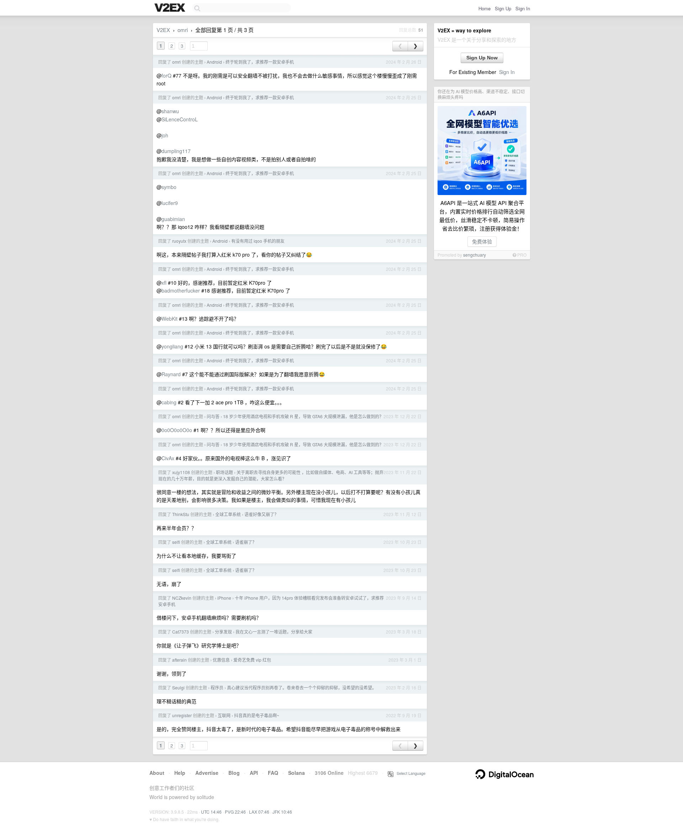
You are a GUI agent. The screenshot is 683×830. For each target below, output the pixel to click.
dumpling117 (176, 150)
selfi (176, 542)
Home (484, 8)
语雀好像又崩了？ (261, 514)
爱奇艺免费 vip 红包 (252, 660)
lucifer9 (170, 202)
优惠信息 (221, 660)
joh (165, 135)
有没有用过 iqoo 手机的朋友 (258, 241)
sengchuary (474, 255)
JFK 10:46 (282, 812)
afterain (179, 660)
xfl (164, 282)
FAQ (273, 772)
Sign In (522, 8)
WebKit (170, 318)
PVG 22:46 (235, 812)
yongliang (172, 346)
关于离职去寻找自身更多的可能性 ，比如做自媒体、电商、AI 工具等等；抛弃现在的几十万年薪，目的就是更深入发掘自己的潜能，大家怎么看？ (270, 475)
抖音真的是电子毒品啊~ (256, 715)
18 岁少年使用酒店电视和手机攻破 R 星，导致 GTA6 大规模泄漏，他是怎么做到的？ (303, 416)
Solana (296, 772)
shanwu (170, 111)
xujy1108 (181, 472)
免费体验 (482, 241)
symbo (169, 186)
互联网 (224, 715)
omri (183, 29)
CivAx (168, 458)
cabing (169, 402)
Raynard (171, 374)
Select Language (409, 773)
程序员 (217, 687)
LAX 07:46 (259, 812)
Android (214, 62)
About (156, 772)
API (254, 772)
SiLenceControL (180, 119)
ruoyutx (179, 241)
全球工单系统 (228, 514)
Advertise (206, 772)
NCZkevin (181, 598)
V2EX (163, 29)
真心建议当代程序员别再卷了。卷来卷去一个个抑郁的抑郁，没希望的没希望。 (301, 687)
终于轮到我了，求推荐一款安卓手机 (260, 62)
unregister (182, 715)
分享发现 (223, 632)
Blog (234, 772)
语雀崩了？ (245, 542)
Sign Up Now (482, 58)
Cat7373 (180, 632)
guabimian (173, 218)
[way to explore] (171, 8)
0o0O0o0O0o (177, 430)
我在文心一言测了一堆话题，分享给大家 (273, 632)
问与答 (213, 416)
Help (179, 772)
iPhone (224, 598)
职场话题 (224, 472)
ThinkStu (180, 514)
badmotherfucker (181, 290)
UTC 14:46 (211, 812)
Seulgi (178, 687)
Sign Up (503, 8)
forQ (166, 75)
